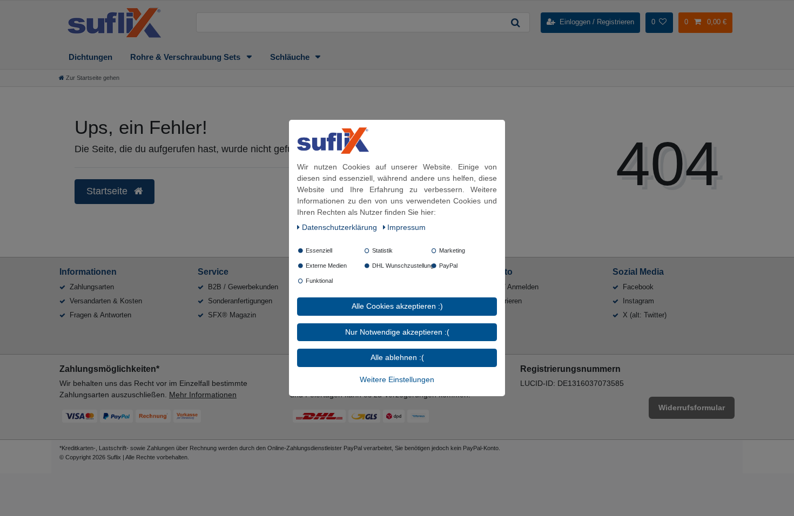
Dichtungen (90, 57)
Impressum (406, 227)
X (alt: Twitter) (645, 315)
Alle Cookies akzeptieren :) (397, 306)
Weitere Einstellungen (397, 379)
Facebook (638, 287)
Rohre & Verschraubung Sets (186, 57)
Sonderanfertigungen (240, 301)
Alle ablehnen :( (397, 357)
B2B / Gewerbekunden (243, 287)
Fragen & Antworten (100, 315)
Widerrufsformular (691, 407)
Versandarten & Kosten (106, 301)
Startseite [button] (108, 191)
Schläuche (291, 57)
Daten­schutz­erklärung (340, 227)
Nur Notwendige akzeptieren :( (397, 332)
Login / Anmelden (512, 287)
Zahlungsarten (92, 287)
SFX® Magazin (232, 315)
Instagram (638, 301)
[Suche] (515, 22)
